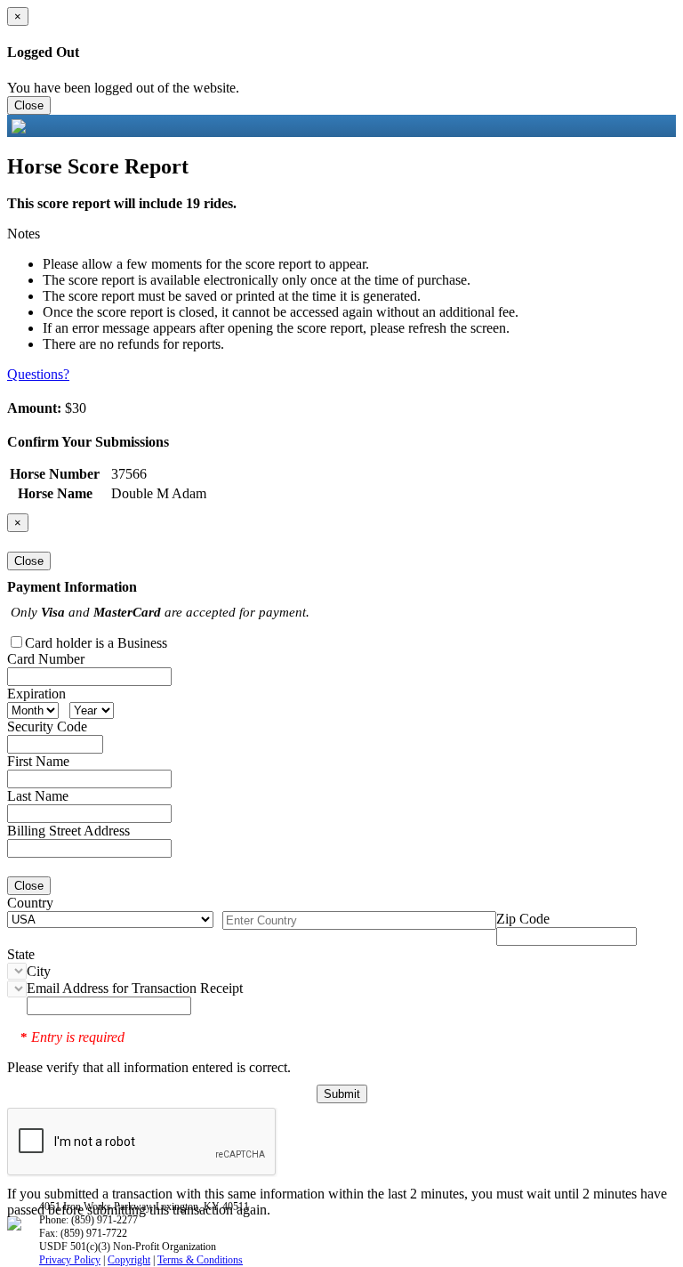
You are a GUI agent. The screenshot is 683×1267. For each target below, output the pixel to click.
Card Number (45, 658)
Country (30, 902)
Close (29, 105)
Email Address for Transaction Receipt (135, 988)
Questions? (38, 374)
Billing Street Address (68, 830)
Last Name (37, 795)
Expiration (36, 693)
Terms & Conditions (200, 1260)
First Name (38, 761)
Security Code (47, 726)
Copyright (129, 1260)
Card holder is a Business (96, 642)
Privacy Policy (69, 1260)
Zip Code (523, 918)
